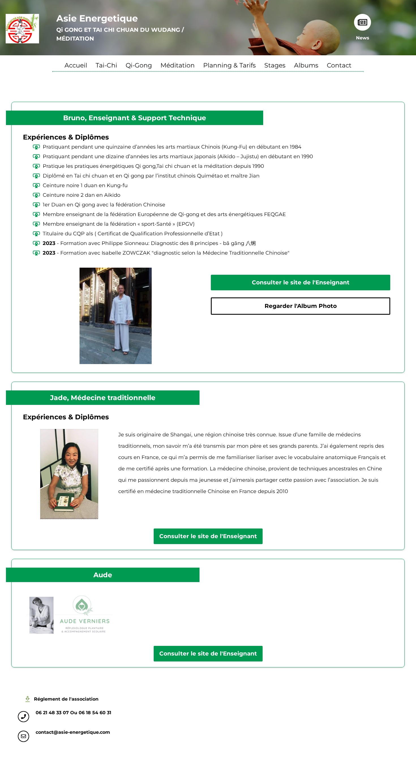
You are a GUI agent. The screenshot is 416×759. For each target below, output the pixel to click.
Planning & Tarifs (229, 66)
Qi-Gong (139, 66)
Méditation (177, 66)
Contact (339, 66)
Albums (306, 66)
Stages (275, 66)
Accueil (76, 66)
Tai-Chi (106, 66)
